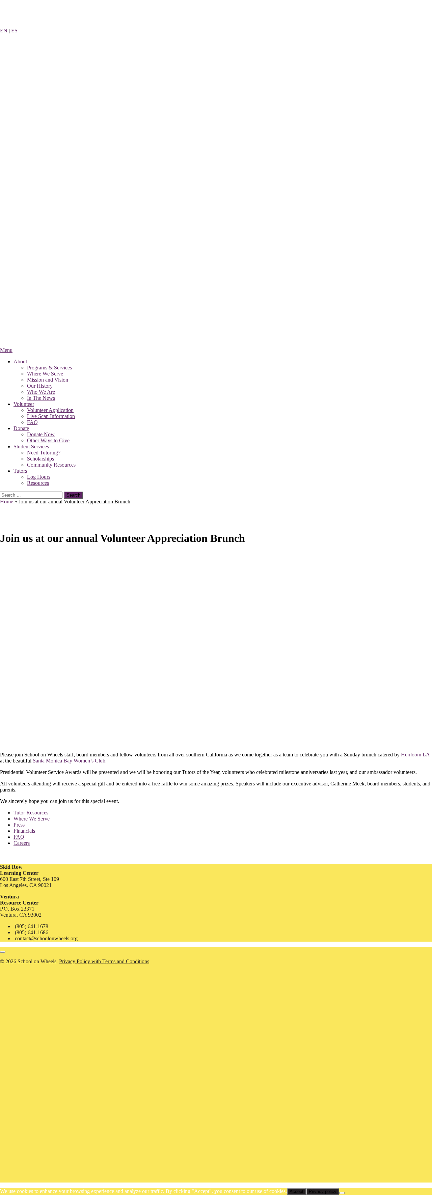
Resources (38, 483)
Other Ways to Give (48, 440)
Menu (6, 350)
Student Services (31, 446)
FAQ (32, 422)
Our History (40, 386)
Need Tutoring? (43, 452)
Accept (296, 1191)
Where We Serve (45, 374)
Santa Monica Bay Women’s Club (69, 760)
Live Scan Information (51, 416)
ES (14, 30)
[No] (342, 1193)
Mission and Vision (47, 380)
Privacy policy (322, 1191)
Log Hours (38, 477)
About (20, 361)
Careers (22, 843)
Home (6, 501)
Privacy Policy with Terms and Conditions (104, 961)
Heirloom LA (415, 754)
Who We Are (41, 392)
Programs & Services (49, 367)
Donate (21, 428)
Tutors (20, 471)
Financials (24, 831)
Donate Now (41, 434)
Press (19, 825)
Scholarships (40, 459)
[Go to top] (2, 952)
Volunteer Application (50, 410)
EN (3, 30)
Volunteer (24, 404)
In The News (41, 398)
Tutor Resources (31, 812)
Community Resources (51, 465)
